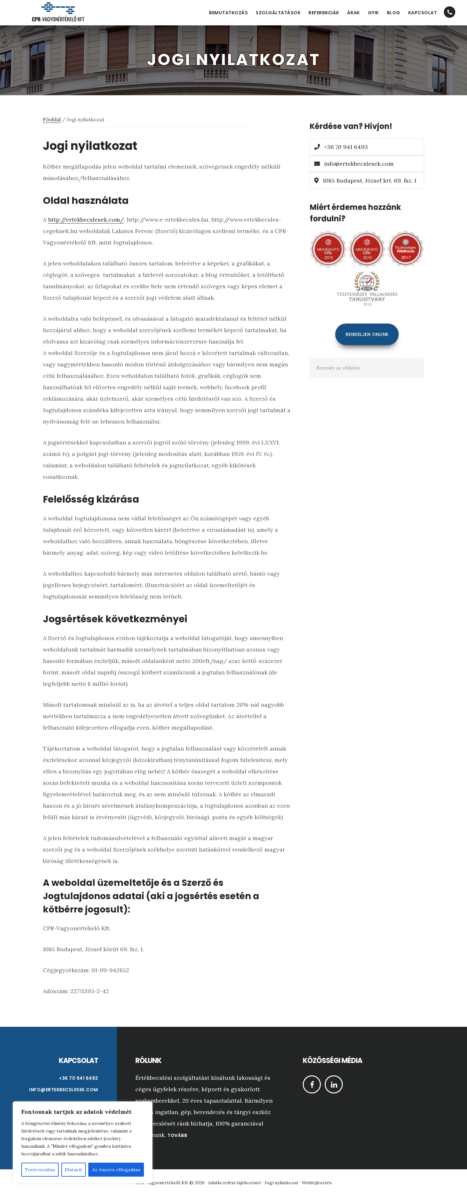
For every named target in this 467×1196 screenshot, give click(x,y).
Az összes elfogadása (116, 1170)
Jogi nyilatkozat (281, 1183)
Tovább (177, 1135)
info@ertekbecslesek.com (359, 163)
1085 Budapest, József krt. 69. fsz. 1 (368, 180)
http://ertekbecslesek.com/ (86, 219)
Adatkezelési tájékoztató (234, 1183)
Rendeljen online (367, 334)
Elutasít (73, 1170)
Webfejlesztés (317, 1183)
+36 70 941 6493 (345, 146)
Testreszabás (40, 1170)
